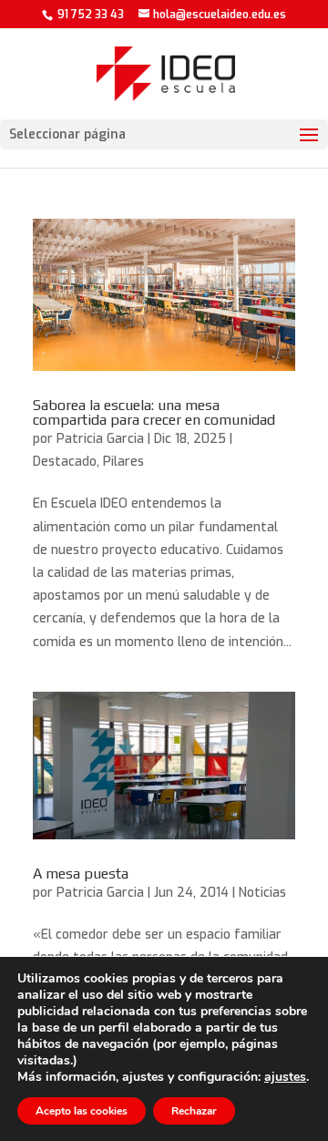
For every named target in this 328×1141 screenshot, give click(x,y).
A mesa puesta (80, 873)
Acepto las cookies (82, 1111)
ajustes (285, 1077)
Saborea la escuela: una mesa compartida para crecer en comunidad (154, 412)
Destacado (65, 461)
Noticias (262, 892)
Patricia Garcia (100, 438)
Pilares (123, 461)
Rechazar (194, 1111)
